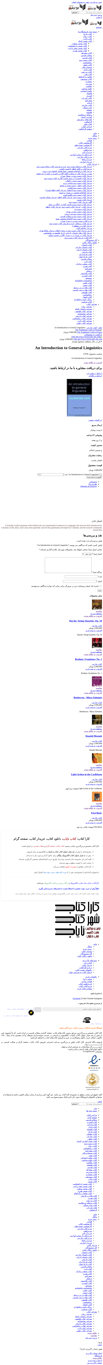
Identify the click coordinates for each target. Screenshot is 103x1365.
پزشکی (89, 271)
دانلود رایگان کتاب (84, 956)
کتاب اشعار (87, 297)
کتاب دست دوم (85, 60)
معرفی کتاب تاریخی (83, 316)
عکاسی (89, 86)
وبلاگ (89, 947)
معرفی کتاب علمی (84, 323)
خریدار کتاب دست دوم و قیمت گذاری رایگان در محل (70, 204)
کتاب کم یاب (86, 98)
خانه (100, 328)
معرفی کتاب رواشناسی (82, 318)
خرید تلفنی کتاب (85, 984)
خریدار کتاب (87, 965)
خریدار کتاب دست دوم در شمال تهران (76, 176)
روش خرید (87, 949)
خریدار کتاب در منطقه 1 (82, 226)
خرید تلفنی (87, 150)
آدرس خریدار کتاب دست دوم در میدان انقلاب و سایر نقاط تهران (65, 231)
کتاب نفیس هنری (80, 51)
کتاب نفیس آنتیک (85, 41)
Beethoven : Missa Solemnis (88, 697)
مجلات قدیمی (86, 55)
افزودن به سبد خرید (94, 477)
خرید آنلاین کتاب (85, 986)
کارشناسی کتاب (85, 143)
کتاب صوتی (87, 285)
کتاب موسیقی (86, 79)
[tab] (93, 482)
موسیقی (88, 278)
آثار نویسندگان (86, 954)
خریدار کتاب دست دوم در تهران (79, 212)
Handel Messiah (94, 736)
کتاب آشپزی (87, 276)
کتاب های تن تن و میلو (83, 288)
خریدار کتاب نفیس (84, 200)
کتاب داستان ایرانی (84, 250)
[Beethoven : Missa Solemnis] (97, 686)
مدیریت (89, 84)
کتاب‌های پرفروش (84, 119)
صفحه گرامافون (85, 129)
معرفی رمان (86, 307)
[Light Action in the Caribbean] (97, 762)
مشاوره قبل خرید (84, 989)
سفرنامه (88, 100)
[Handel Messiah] (97, 724)
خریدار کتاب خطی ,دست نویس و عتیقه (76, 185)
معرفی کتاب (86, 951)
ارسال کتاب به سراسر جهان (80, 972)
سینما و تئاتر (87, 67)
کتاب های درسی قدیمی (82, 290)
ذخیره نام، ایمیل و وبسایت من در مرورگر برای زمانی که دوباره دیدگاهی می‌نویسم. (65, 586)
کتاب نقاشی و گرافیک (83, 1193)
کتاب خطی (87, 65)
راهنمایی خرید (91, 977)
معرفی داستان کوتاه (83, 309)
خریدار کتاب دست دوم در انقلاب (78, 181)
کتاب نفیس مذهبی (79, 43)
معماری (88, 81)
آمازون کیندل (86, 117)
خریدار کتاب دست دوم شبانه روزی (77, 183)
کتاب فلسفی (86, 292)
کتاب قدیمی (87, 58)
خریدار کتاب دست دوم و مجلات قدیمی (76, 216)
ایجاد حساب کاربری (94, 1353)
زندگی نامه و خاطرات (83, 299)
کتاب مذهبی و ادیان (84, 264)
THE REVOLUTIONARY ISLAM (87, 339)
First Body (96, 813)
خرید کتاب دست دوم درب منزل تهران (76, 221)
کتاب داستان (87, 245)
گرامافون (88, 122)
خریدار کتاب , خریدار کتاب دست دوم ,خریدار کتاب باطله (69, 207)
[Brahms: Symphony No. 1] (97, 647)
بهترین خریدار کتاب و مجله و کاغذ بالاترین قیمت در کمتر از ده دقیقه (64, 174)
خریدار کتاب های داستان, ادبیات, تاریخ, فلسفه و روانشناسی (67, 233)
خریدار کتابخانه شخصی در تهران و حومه (75, 193)
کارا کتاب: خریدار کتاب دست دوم (78, 238)
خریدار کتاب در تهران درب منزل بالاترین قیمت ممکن (70, 235)
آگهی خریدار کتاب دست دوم (80, 202)
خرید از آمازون (86, 162)
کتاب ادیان (87, 70)
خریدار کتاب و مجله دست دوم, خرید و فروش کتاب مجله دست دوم (64, 167)
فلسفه (89, 112)
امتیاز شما (97, 554)
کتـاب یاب (88, 963)
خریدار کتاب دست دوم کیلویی (79, 188)
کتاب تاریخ (87, 34)
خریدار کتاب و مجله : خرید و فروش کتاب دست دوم (70, 223)
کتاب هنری (87, 266)
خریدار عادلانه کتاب (84, 228)
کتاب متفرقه (86, 53)
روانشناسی (87, 62)
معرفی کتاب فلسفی (83, 311)
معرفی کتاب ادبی (84, 321)
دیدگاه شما (97, 572)
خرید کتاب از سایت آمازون (81, 155)
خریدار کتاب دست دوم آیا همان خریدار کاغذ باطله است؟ (68, 190)
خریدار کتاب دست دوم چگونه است (77, 195)
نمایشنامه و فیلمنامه (83, 280)
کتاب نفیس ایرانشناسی (77, 46)
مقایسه (94, 1335)
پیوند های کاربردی (89, 960)
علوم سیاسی (86, 89)
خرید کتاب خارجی (84, 148)
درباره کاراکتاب (85, 968)
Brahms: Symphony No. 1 (88, 659)
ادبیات (89, 103)
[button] (94, 630)
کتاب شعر (88, 124)
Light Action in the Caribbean (86, 774)
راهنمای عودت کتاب (83, 970)
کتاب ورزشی (86, 72)
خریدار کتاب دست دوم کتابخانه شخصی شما (74, 219)
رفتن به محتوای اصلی (81, 2)
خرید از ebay (87, 159)
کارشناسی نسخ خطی (83, 145)
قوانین (89, 140)
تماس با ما (87, 979)
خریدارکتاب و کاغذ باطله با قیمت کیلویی (75, 169)
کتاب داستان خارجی (83, 247)
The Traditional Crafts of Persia (89, 332)
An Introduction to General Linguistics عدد (82, 474)
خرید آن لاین (87, 152)
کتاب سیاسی (86, 302)
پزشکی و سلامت (85, 115)
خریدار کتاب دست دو (83, 209)
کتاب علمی (87, 283)
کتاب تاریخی (87, 252)
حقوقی (89, 110)
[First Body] (97, 801)
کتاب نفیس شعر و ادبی (77, 48)
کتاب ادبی (88, 261)
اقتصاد (89, 93)
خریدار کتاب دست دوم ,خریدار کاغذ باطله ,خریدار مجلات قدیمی (65, 197)
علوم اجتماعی (86, 91)
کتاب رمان (87, 36)
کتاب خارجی (87, 105)
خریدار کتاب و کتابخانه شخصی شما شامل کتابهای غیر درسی (67, 171)
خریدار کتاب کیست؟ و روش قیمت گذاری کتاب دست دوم (68, 178)
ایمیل (99, 581)
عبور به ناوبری (96, 2)
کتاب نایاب (87, 39)
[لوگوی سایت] (94, 10)
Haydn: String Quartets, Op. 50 (85, 621)
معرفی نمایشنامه (85, 314)
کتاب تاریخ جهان (85, 257)
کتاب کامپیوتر (86, 273)
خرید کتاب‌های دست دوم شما (55, 872)
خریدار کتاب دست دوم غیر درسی (78, 214)
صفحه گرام (50, 846)
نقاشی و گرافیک (85, 77)
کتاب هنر (88, 74)
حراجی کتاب (87, 127)
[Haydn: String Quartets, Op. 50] (97, 609)
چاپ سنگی (87, 108)
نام (100, 577)
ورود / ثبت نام (91, 1338)
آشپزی (89, 96)
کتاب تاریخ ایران (85, 254)
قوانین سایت (87, 981)
